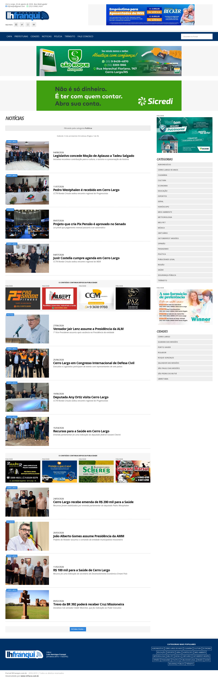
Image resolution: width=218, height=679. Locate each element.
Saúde (161, 270)
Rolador (162, 352)
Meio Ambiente (165, 212)
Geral (160, 201)
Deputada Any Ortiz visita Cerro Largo (80, 397)
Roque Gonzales (166, 357)
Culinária (162, 175)
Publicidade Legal (166, 259)
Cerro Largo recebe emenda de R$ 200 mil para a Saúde (93, 502)
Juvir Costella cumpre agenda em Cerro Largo (86, 258)
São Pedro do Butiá (167, 373)
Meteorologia (165, 217)
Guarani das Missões (168, 342)
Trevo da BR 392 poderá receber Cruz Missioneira (88, 604)
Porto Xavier (164, 347)
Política (162, 254)
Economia (163, 185)
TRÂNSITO (70, 36)
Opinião (161, 243)
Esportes (162, 196)
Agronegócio (164, 164)
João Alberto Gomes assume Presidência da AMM (88, 536)
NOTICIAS (47, 36)
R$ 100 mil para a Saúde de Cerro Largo (81, 570)
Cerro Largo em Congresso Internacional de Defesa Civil (93, 363)
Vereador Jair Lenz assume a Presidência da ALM (88, 329)
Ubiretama (163, 379)
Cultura (162, 180)
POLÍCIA (58, 36)
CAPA (9, 36)
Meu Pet (162, 222)
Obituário (163, 233)
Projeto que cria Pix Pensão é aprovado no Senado (89, 224)
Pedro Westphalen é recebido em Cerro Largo (86, 190)
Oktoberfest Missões (168, 238)
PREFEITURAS (21, 36)
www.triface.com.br (30, 676)
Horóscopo (163, 207)
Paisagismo (163, 249)
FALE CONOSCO (85, 36)
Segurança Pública (167, 275)
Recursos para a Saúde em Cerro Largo (81, 431)
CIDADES (35, 36)
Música (161, 228)
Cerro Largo (164, 336)
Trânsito (162, 280)
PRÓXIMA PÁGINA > (78, 629)
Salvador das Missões (168, 363)
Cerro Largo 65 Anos (168, 170)
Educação (162, 191)
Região (161, 264)
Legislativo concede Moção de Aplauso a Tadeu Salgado (93, 155)
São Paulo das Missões (169, 368)
